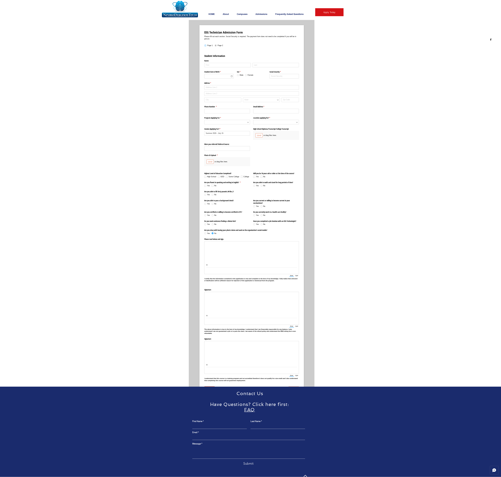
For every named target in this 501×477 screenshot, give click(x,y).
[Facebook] (490, 39)
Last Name (255, 421)
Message (196, 444)
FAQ (249, 409)
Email (195, 432)
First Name (197, 421)
